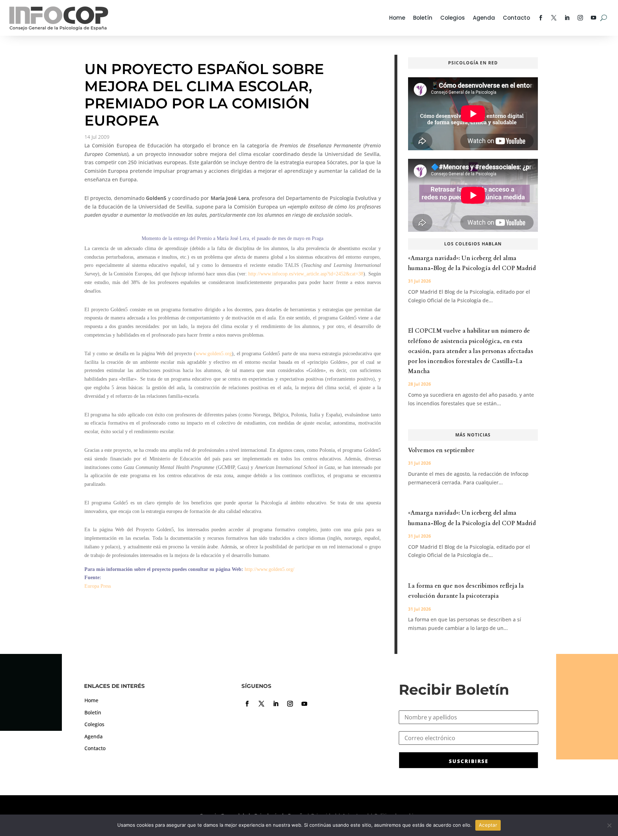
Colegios (452, 17)
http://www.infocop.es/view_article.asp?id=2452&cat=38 (305, 274)
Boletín (422, 17)
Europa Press (97, 586)
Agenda (484, 17)
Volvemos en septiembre (441, 450)
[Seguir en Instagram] (290, 703)
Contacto (516, 17)
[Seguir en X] (261, 703)
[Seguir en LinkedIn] (275, 703)
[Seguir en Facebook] (247, 703)
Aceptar (488, 825)
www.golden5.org (214, 353)
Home (397, 17)
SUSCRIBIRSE (469, 761)
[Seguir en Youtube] (304, 703)
